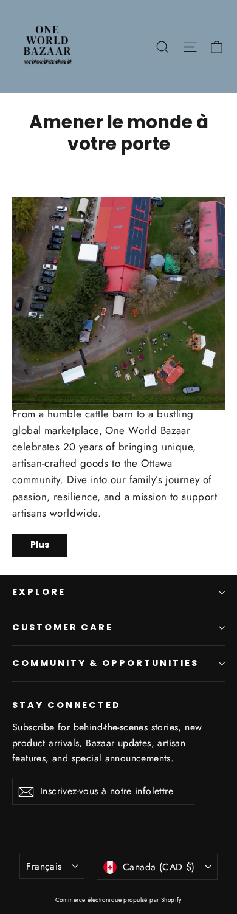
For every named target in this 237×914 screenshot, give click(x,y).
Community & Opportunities (105, 663)
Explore (39, 592)
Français (43, 866)
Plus (39, 544)
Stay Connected (66, 705)
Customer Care (62, 627)
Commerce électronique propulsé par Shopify (118, 899)
